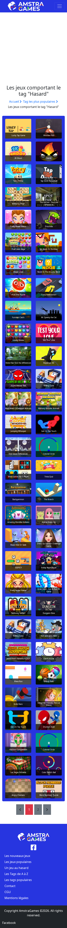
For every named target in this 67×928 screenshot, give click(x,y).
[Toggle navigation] (59, 6)
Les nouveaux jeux (17, 856)
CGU (7, 892)
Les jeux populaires (17, 862)
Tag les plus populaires (39, 101)
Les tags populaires (18, 880)
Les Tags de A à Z (16, 874)
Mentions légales (16, 898)
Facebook (9, 923)
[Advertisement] (33, 48)
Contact (9, 886)
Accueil (14, 101)
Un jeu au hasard (16, 868)
